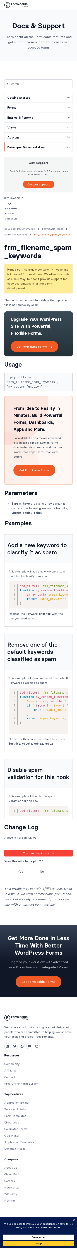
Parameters (20, 493)
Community (12, 1064)
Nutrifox (10, 1200)
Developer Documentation (19, 228)
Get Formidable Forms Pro (34, 346)
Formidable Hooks (52, 228)
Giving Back (12, 1174)
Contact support (38, 184)
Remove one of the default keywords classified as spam (32, 651)
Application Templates (19, 1142)
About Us (10, 1167)
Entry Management (15, 234)
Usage (13, 364)
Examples (18, 523)
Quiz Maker (12, 1135)
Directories (11, 1122)
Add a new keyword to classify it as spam (37, 549)
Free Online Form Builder (21, 1083)
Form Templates (15, 1116)
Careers (9, 1181)
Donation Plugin (14, 1148)
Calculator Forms (15, 1129)
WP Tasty (10, 1194)
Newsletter (12, 1187)
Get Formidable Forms (34, 470)
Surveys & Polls (15, 1109)
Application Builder (17, 1102)
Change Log (21, 827)
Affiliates (10, 1070)
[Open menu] (72, 5)
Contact (9, 1077)
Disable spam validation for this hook (38, 773)
